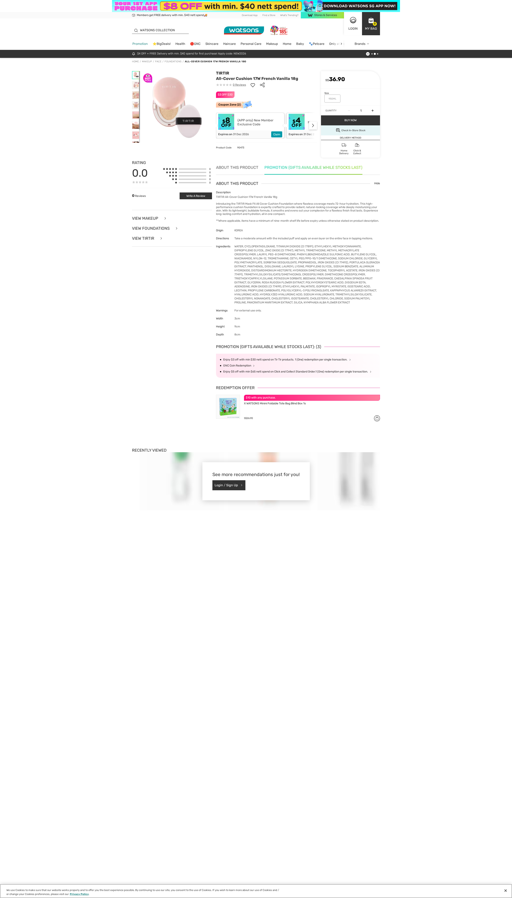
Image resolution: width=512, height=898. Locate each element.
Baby (300, 44)
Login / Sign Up (226, 485)
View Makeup (145, 218)
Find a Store (268, 15)
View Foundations (151, 228)
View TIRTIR (143, 238)
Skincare (211, 44)
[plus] (373, 111)
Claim (276, 134)
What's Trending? (289, 15)
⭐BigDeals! (162, 44)
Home (287, 44)
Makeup (272, 44)
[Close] (505, 890)
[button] (371, 23)
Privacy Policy (79, 893)
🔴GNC (195, 44)
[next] (341, 43)
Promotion (140, 44)
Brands (360, 44)
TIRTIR (222, 73)
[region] (256, 891)
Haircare (229, 44)
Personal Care (251, 44)
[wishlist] (253, 85)
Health (180, 44)
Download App (250, 15)
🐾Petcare (316, 44)
